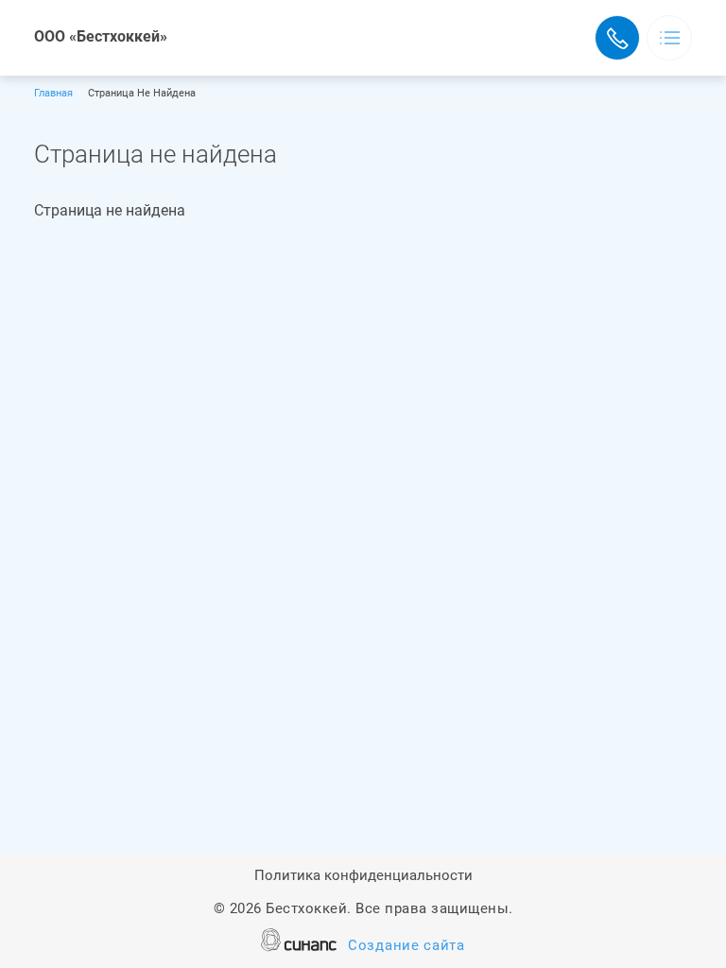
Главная (53, 93)
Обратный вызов (617, 37)
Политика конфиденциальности (363, 875)
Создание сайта (406, 945)
